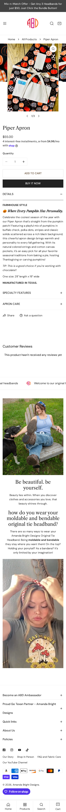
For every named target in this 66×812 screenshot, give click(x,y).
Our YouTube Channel (15, 762)
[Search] (52, 23)
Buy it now (33, 183)
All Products (29, 39)
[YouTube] (19, 750)
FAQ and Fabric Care (49, 756)
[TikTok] (27, 750)
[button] (59, 23)
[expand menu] (5, 23)
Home (11, 39)
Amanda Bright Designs (26, 784)
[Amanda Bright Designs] (32, 23)
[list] (33, 82)
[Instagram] (12, 750)
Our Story (8, 756)
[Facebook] (4, 750)
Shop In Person (25, 756)
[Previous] (27, 116)
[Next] (38, 116)
